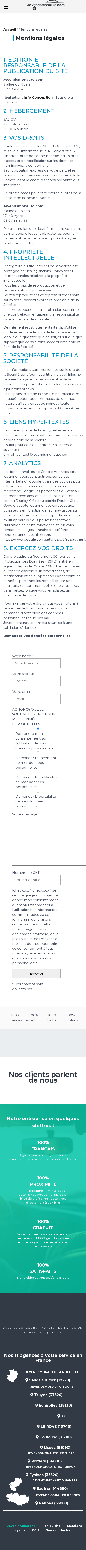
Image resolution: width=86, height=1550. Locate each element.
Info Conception (38, 97)
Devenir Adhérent (20, 1526)
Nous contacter (58, 1530)
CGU (35, 1530)
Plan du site (50, 1526)
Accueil (9, 29)
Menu (6, 6)
